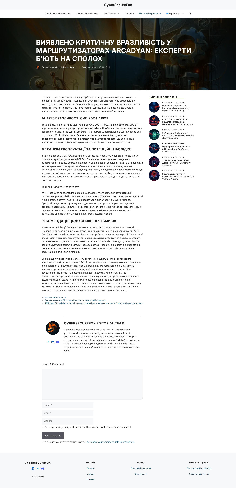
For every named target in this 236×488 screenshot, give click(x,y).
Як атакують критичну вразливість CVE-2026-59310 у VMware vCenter (178, 176)
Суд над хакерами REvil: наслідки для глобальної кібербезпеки (75, 300)
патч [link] (100, 227)
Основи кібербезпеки (87, 13)
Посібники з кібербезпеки (58, 13)
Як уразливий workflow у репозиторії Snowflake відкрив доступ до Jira (178, 135)
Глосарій (129, 13)
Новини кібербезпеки (150, 13)
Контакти (90, 479)
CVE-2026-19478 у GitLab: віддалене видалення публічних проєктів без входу (177, 122)
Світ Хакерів (110, 13)
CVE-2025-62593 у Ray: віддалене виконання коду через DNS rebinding (176, 108)
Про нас (90, 468)
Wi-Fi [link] (72, 131)
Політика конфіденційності (199, 468)
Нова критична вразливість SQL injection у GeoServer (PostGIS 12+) (176, 149)
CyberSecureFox (118, 5)
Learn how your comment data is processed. (110, 442)
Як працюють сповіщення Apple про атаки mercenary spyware (176, 163)
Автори (90, 474)
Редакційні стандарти (141, 468)
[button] (190, 14)
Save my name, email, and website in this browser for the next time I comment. (88, 427)
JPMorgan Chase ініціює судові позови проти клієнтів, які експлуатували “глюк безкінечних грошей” (93, 303)
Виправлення (141, 474)
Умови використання (199, 474)
